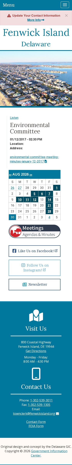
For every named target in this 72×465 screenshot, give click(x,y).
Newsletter (37, 284)
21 (49, 205)
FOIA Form (36, 426)
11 (27, 200)
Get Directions (36, 351)
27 (20, 188)
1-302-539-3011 (41, 400)
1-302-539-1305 (39, 405)
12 (34, 200)
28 (49, 211)
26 (12, 188)
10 (20, 200)
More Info (34, 20)
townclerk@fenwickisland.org (34, 413)
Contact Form (36, 422)
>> (31, 174)
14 (49, 200)
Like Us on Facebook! (35, 251)
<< (10, 174)
